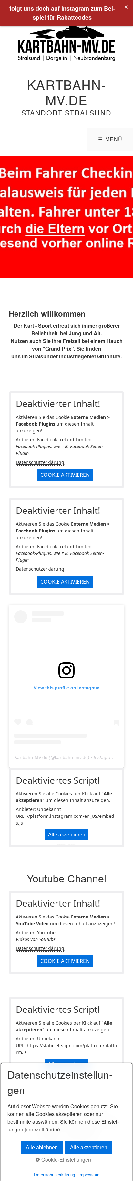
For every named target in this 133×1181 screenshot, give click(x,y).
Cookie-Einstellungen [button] (65, 1159)
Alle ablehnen (42, 1147)
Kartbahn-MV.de (66, 92)
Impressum (88, 1174)
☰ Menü (110, 139)
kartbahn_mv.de (71, 757)
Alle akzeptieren (66, 834)
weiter (126, 216)
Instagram (75, 8)
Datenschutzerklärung (40, 462)
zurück (6, 216)
